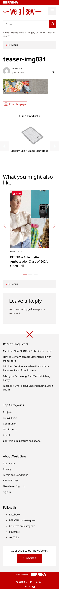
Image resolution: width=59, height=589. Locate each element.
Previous (13, 45)
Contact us (9, 463)
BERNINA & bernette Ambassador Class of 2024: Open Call (29, 261)
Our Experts (10, 429)
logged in (29, 309)
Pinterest (14, 531)
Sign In (7, 492)
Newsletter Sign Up (14, 486)
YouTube (14, 537)
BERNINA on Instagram (22, 520)
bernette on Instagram (22, 526)
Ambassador (16, 251)
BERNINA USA (11, 480)
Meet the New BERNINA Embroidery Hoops (27, 351)
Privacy (7, 469)
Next (54, 146)
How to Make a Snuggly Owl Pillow (28, 32)
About (6, 435)
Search (52, 24)
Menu (52, 11)
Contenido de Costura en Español (22, 441)
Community (9, 423)
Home (6, 32)
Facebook (14, 514)
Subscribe (29, 558)
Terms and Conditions (15, 475)
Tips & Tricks (10, 418)
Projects (7, 412)
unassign (17, 68)
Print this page (17, 104)
